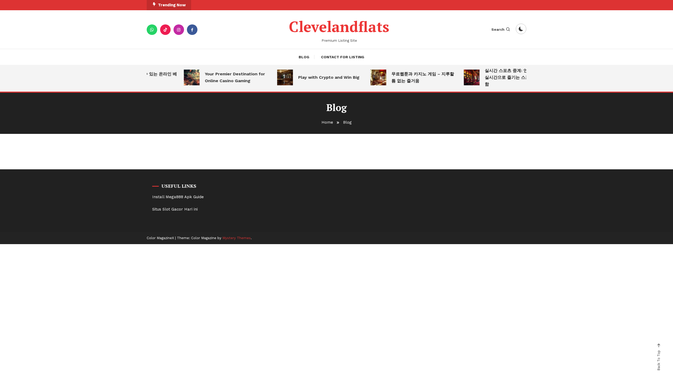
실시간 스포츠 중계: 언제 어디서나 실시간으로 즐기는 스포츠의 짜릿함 (512, 77)
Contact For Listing (342, 57)
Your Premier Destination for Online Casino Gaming (230, 77)
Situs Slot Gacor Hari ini (175, 209)
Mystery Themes (236, 238)
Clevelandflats (339, 26)
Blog (304, 57)
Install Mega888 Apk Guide (178, 197)
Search (497, 29)
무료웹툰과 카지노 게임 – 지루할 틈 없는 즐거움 (418, 77)
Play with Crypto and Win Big (324, 77)
